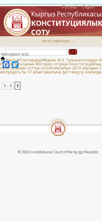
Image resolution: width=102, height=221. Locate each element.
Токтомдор (31, 60)
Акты (13, 60)
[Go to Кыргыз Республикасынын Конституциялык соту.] (3, 60)
